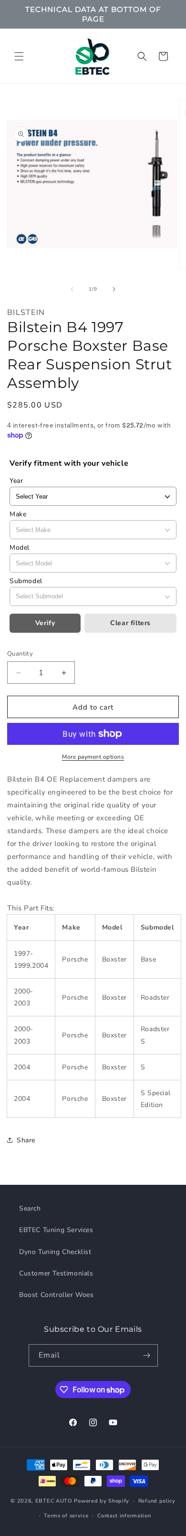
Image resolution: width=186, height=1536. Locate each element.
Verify (45, 622)
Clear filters (130, 622)
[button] (19, 56)
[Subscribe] (146, 1355)
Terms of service (66, 1515)
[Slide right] (113, 289)
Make (18, 514)
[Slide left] (72, 289)
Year (16, 480)
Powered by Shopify (101, 1501)
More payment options (93, 757)
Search (30, 1208)
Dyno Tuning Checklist (55, 1251)
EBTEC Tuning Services (56, 1229)
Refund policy (157, 1501)
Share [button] (26, 1140)
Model (20, 547)
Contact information (124, 1515)
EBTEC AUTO (53, 1501)
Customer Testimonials (56, 1273)
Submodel (26, 580)
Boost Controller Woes (56, 1294)
